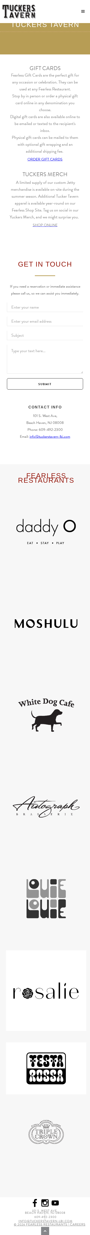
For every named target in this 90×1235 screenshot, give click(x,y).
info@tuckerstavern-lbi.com (50, 436)
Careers (77, 1224)
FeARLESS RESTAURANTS (46, 1224)
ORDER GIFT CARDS (45, 159)
